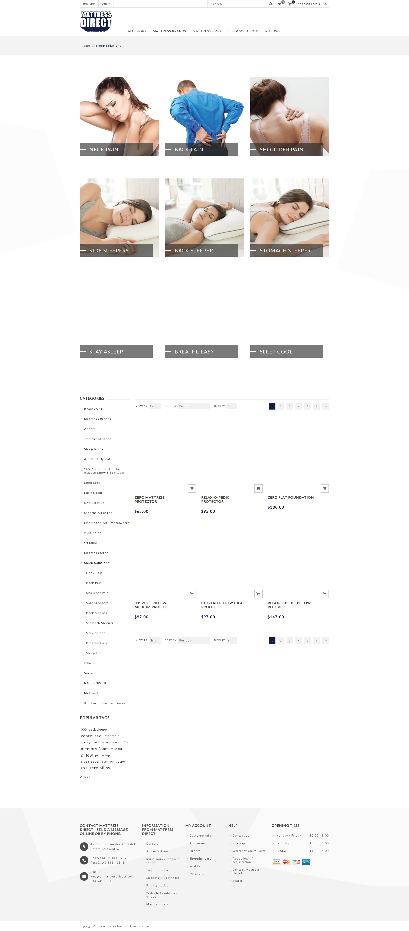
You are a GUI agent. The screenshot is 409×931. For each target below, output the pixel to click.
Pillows (90, 663)
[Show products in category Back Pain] (204, 116)
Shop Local (93, 482)
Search (270, 3)
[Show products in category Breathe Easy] (204, 319)
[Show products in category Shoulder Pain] (289, 116)
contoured (91, 735)
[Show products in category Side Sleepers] (119, 218)
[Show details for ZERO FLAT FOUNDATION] (298, 448)
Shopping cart (200, 858)
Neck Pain (104, 149)
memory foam (95, 748)
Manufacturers (157, 904)
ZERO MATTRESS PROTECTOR (150, 499)
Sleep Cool (276, 351)
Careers (152, 843)
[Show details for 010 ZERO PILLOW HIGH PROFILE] (232, 553)
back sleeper (98, 729)
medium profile (117, 742)
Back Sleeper (194, 250)
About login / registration (243, 860)
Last (325, 406)
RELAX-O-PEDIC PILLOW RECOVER (289, 605)
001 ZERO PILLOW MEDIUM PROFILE (151, 605)
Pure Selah (93, 532)
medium (98, 742)
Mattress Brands (97, 419)
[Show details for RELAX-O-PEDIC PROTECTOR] (232, 448)
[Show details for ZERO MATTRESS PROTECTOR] (165, 448)
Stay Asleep (106, 351)
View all (85, 777)
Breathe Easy (194, 351)
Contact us (241, 835)
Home (85, 45)
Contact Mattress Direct (246, 871)
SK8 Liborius (94, 502)
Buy (192, 488)
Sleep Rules (93, 449)
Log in (106, 3)
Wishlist (196, 866)
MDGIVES (197, 874)
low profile (111, 736)
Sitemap (239, 843)
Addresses (198, 843)
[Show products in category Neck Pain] (119, 116)
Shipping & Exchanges (163, 877)
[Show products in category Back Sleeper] (204, 218)
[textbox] (237, 3)
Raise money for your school (162, 860)
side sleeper (90, 761)
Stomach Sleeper (285, 250)
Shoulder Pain (282, 149)
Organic (90, 542)
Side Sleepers (109, 250)
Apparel (90, 429)
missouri (117, 748)
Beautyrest (93, 409)
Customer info (201, 835)
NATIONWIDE (95, 683)
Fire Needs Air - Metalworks (107, 522)
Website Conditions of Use (161, 894)
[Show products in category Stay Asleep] (119, 319)
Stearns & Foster (98, 512)
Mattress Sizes (96, 553)
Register (89, 3)
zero (84, 768)
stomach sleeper (114, 761)
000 (84, 729)
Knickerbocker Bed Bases (105, 703)
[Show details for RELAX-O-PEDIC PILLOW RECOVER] (298, 553)
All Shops (137, 31)
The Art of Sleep (97, 439)
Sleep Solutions (97, 563)
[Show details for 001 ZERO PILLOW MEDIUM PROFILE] (165, 553)
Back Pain (189, 149)
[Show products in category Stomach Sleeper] (289, 218)
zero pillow (100, 767)
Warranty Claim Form (249, 851)
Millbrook (91, 693)
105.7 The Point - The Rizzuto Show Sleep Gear (104, 470)
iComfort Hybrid (97, 459)
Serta (88, 673)
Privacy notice (157, 885)
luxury (86, 742)
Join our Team (157, 870)
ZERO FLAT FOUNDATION (291, 497)
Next (316, 406)
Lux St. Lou (93, 492)
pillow (87, 755)
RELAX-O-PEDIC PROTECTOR (215, 499)
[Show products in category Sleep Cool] (289, 319)
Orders (195, 851)
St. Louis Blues (157, 851)
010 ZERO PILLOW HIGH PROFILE (222, 605)
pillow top (102, 755)
